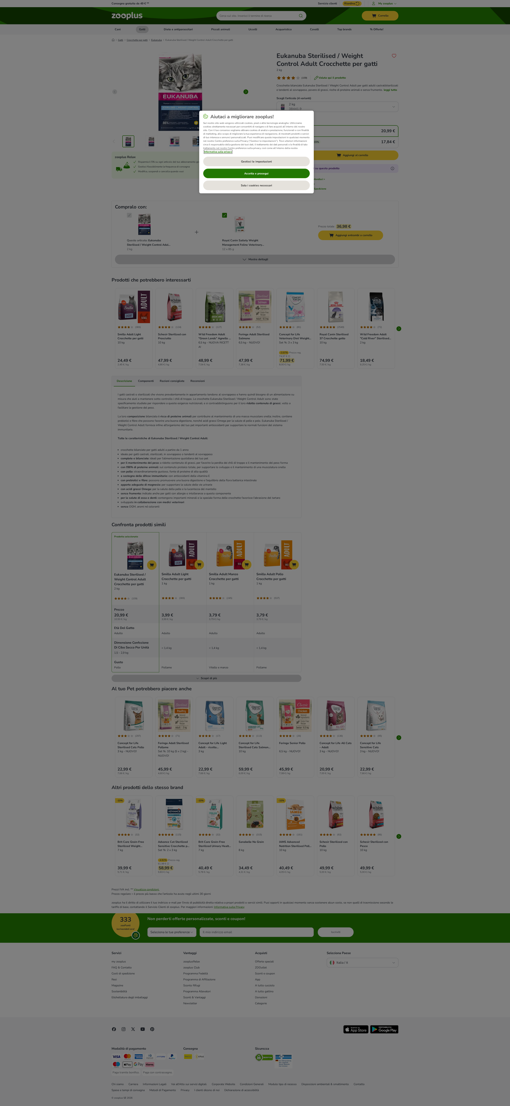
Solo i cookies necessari (256, 185)
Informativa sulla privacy (218, 151)
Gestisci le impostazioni (256, 161)
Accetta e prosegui (256, 173)
